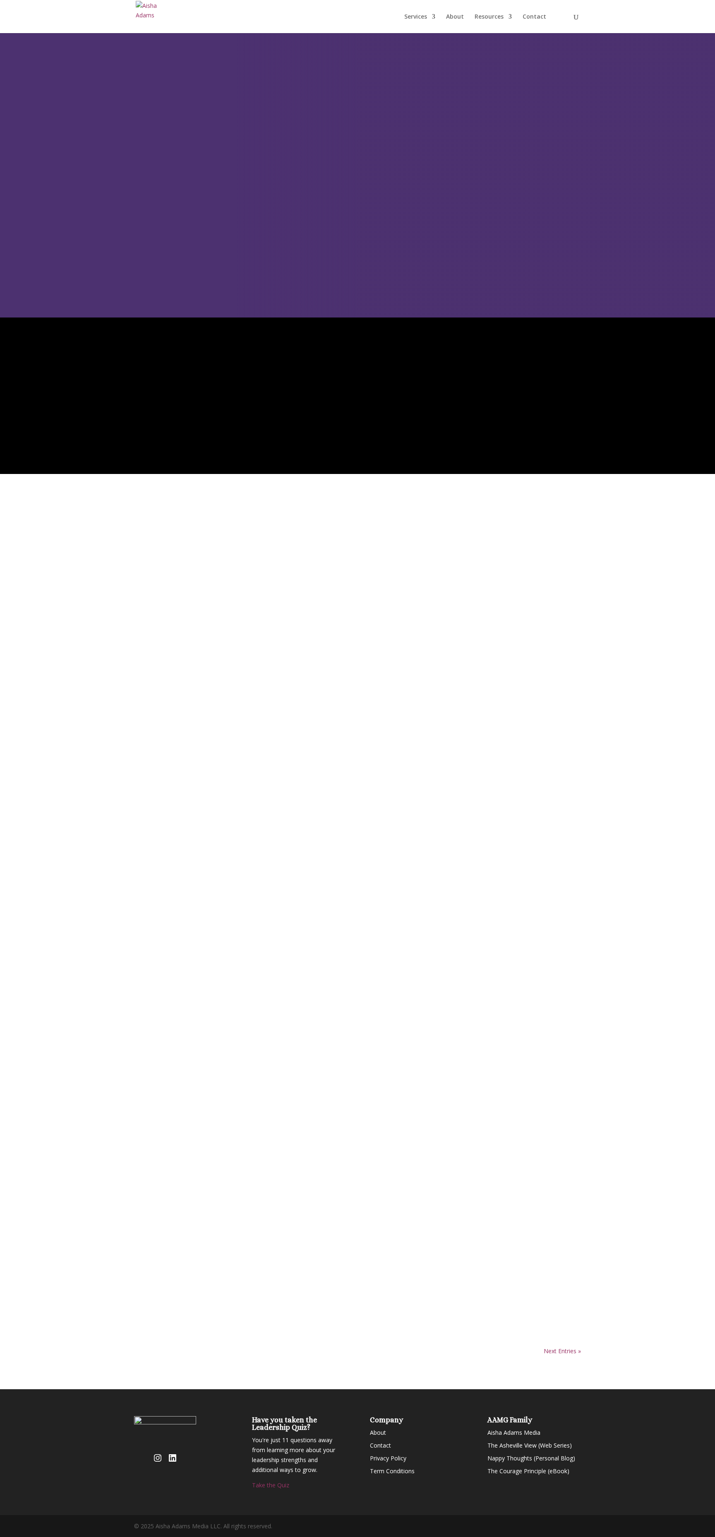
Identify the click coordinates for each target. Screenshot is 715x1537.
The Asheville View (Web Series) (529, 1445)
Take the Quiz (270, 1485)
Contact (534, 17)
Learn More (239, 699)
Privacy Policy (388, 1458)
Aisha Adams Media (513, 1432)
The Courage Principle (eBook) (528, 1471)
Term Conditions (392, 1471)
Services (415, 17)
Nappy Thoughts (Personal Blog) (531, 1458)
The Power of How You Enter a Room (217, 1196)
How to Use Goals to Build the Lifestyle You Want (243, 1284)
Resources (489, 17)
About (455, 17)
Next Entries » (562, 1351)
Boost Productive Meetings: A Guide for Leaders (241, 1107)
